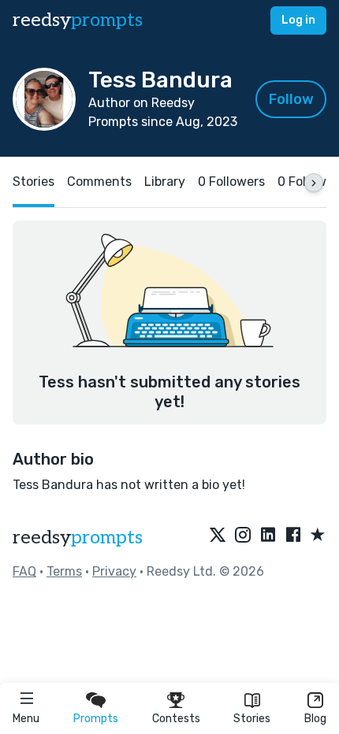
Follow (291, 99)
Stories (251, 718)
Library (164, 181)
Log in (298, 20)
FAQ (24, 571)
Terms (64, 571)
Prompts (95, 718)
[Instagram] (242, 535)
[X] (217, 535)
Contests (176, 718)
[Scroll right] (313, 182)
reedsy (78, 20)
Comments (99, 181)
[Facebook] (293, 535)
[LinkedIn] (268, 535)
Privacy (114, 571)
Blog (315, 718)
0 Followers (231, 181)
